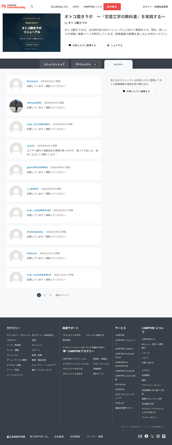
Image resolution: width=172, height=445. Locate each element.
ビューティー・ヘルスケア (44, 364)
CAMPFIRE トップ (92, 6)
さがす (76, 6)
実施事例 (97, 368)
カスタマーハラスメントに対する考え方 (153, 410)
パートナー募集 (95, 436)
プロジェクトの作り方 (72, 368)
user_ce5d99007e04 (39, 210)
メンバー (118, 64)
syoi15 (30, 145)
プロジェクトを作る (71, 335)
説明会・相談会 (100, 358)
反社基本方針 (148, 403)
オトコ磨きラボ (77, 23)
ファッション (13, 355)
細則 (144, 380)
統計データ (98, 373)
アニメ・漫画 (13, 349)
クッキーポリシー (150, 417)
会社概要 (59, 436)
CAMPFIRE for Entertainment (121, 364)
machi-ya (119, 402)
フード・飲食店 (14, 344)
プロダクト (12, 340)
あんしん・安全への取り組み (153, 346)
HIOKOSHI (119, 389)
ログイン (147, 6)
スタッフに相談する (95, 335)
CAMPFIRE (120, 335)
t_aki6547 (33, 188)
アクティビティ (85, 64)
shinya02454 (34, 102)
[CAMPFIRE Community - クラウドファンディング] (13, 6)
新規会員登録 (161, 6)
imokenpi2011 (35, 231)
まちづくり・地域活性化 (43, 335)
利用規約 (146, 375)
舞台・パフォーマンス (42, 369)
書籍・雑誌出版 (39, 359)
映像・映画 (37, 355)
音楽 (34, 340)
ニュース (146, 352)
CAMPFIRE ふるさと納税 (125, 377)
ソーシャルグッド (15, 374)
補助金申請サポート (124, 407)
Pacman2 (32, 81)
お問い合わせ (148, 362)
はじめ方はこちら (59, 6)
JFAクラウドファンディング (124, 396)
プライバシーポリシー (152, 385)
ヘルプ (145, 357)
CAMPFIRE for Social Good (124, 355)
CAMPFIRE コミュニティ (125, 342)
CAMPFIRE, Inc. (40, 436)
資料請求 (112, 6)
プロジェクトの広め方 (72, 373)
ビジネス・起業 (14, 364)
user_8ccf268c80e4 (38, 124)
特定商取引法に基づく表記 (153, 392)
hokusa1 (32, 253)
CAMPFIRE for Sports (124, 370)
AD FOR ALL (120, 384)
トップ (54, 64)
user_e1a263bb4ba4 (39, 274)
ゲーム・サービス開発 (17, 359)
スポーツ (36, 349)
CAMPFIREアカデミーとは (74, 358)
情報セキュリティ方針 (152, 398)
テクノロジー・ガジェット (19, 335)
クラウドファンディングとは (75, 363)
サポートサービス (101, 363)
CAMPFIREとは (148, 339)
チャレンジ (37, 344)
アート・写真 (13, 369)
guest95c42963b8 (37, 167)
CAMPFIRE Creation (124, 348)
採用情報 (75, 436)
